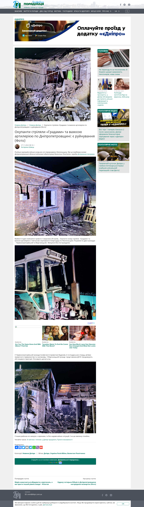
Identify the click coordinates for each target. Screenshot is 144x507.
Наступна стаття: (77, 481)
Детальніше (47, 505)
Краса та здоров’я (81, 11)
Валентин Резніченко (76, 453)
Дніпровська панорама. (86, 154)
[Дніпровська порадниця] (18, 495)
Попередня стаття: (34, 481)
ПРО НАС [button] (105, 11)
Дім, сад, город (46, 11)
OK (123, 504)
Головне (103, 51)
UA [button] (116, 11)
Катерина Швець (27, 147)
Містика (57, 11)
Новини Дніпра (21, 125)
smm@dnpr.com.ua (34, 494)
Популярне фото (107, 144)
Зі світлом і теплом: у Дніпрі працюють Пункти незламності (49, 440)
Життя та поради (31, 11)
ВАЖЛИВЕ (18, 11)
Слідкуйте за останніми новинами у (55, 461)
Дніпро (46, 453)
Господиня (67, 11)
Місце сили (96, 11)
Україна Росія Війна (58, 453)
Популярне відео (107, 111)
